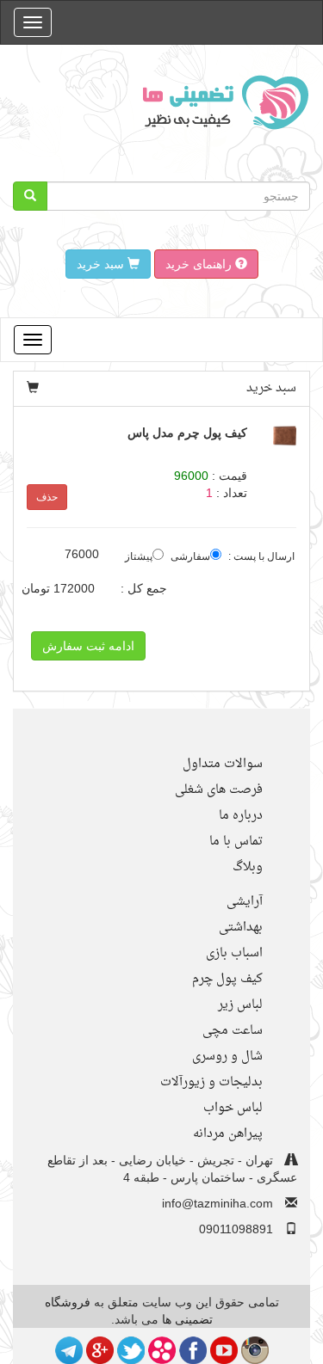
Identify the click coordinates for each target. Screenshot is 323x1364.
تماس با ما (236, 841)
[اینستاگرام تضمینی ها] (255, 1349)
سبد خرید (102, 264)
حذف (47, 497)
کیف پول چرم (227, 979)
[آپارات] (162, 1349)
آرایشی (245, 901)
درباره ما (241, 815)
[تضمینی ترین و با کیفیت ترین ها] (220, 101)
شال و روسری (227, 1056)
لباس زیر (240, 1005)
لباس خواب (233, 1108)
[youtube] (224, 1349)
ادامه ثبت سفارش (88, 646)
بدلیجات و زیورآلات (211, 1082)
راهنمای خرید (200, 264)
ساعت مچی (232, 1030)
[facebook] (193, 1349)
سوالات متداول (223, 764)
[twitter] (131, 1349)
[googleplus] (100, 1349)
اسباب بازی (234, 953)
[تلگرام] (69, 1349)
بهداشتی (241, 927)
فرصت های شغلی (219, 790)
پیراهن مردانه (228, 1134)
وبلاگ (248, 867)
